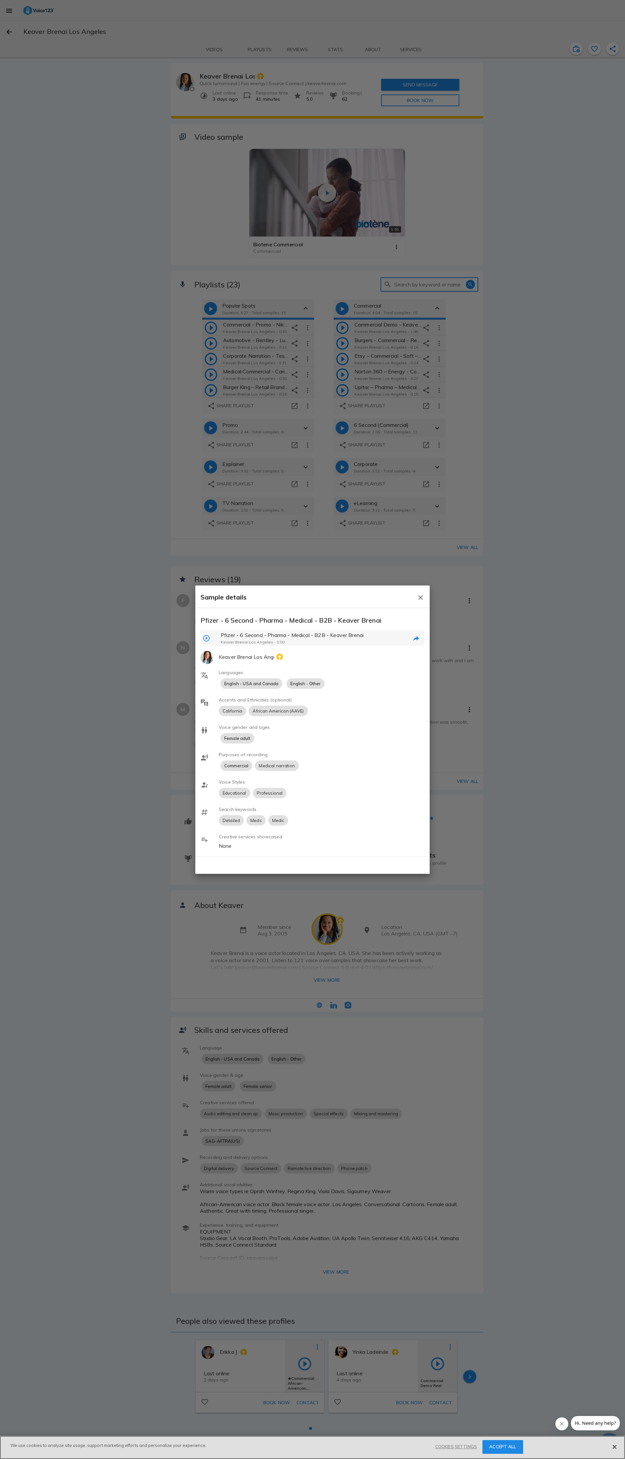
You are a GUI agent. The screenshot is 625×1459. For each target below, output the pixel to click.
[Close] (614, 1447)
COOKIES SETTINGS (456, 1446)
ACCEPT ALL (502, 1446)
